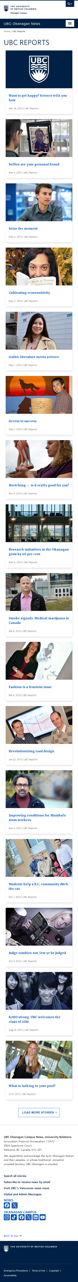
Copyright (54, 1270)
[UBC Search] (70, 5)
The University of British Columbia (28, 8)
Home (7, 31)
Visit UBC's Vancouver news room (26, 1188)
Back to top (11, 1235)
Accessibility (10, 1275)
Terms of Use (38, 1270)
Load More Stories (38, 1112)
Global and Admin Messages (23, 1194)
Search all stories (15, 1176)
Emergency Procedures (16, 1270)
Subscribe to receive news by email (27, 1182)
